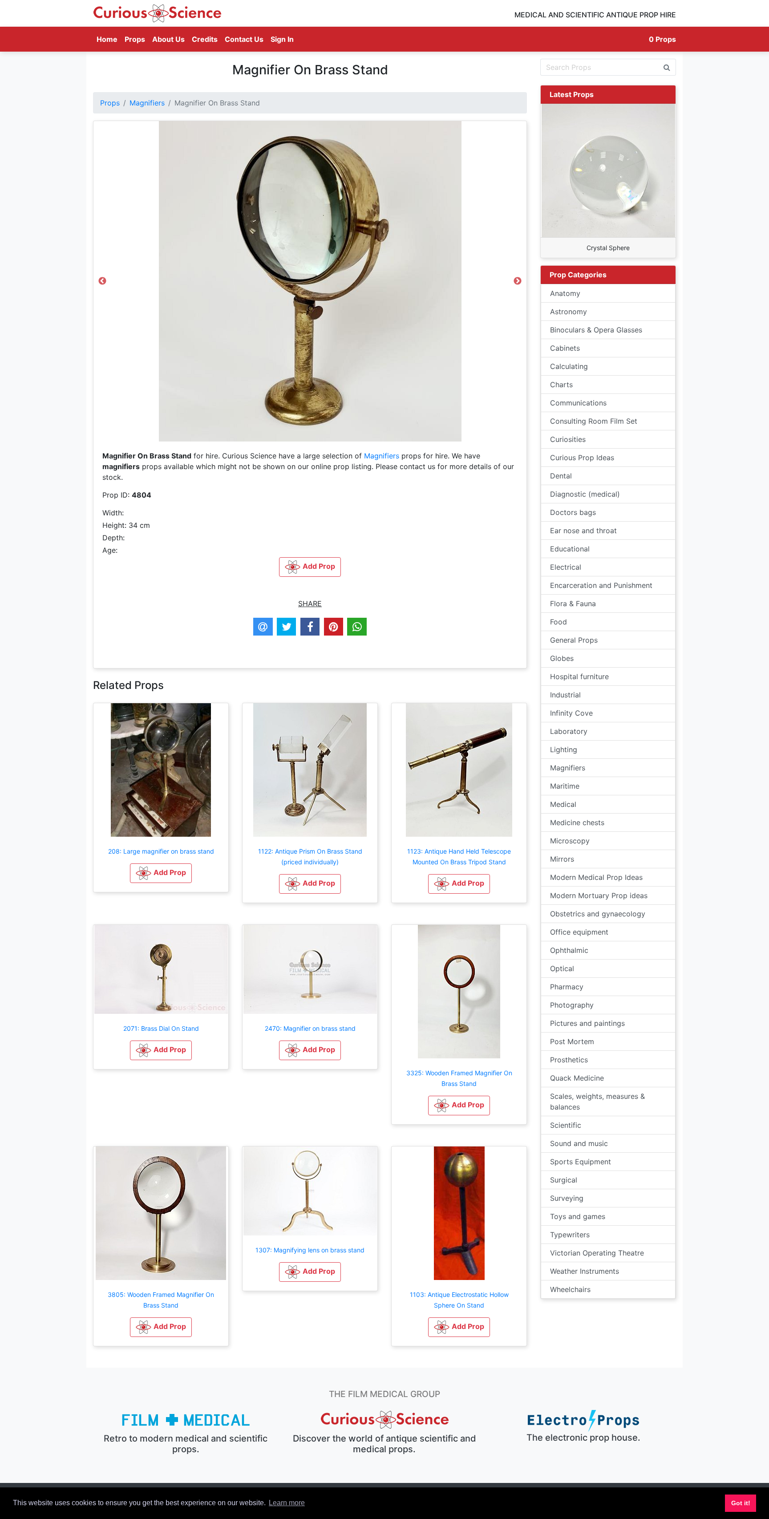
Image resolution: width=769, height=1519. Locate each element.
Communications (578, 402)
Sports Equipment (580, 1161)
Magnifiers (147, 102)
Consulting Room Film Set (593, 421)
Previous (102, 283)
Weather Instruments (584, 1271)
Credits (205, 39)
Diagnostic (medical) (585, 494)
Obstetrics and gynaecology (597, 913)
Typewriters (570, 1234)
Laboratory (568, 731)
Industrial (565, 694)
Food (558, 621)
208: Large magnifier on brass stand (161, 851)
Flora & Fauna (573, 603)
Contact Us (244, 39)
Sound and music (579, 1143)
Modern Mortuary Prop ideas (599, 895)
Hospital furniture (579, 676)
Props (135, 39)
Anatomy (565, 293)
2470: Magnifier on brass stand (310, 1028)
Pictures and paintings (587, 1023)
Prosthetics (569, 1059)
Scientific (565, 1125)
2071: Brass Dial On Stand (161, 1028)
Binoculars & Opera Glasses (596, 329)
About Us (168, 39)
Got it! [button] (740, 1503)
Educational (570, 548)
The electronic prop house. (583, 1437)
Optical (562, 968)
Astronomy (568, 311)
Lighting (563, 749)
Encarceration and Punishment (601, 585)
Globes (562, 658)
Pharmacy (566, 986)
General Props (574, 640)
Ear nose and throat (583, 530)
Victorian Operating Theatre (597, 1252)
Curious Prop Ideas (582, 457)
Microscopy (570, 840)
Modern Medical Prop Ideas (596, 877)
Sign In (282, 39)
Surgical (563, 1179)
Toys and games (577, 1216)
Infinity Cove (571, 713)
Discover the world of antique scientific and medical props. (384, 1443)
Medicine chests (577, 822)
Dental (561, 475)
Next (518, 283)
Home (109, 39)
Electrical (565, 567)
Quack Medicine (577, 1077)
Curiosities (568, 439)
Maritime (564, 786)
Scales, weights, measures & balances (597, 1101)
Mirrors (562, 859)
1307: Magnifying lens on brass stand (309, 1250)
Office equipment (579, 932)
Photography (572, 1005)
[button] (161, 873)
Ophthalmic (569, 950)
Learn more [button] (287, 1503)
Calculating (569, 366)
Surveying (566, 1198)
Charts (561, 384)
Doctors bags (573, 512)
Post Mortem (572, 1041)
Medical (563, 804)
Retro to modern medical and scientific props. (185, 1443)
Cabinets (565, 348)
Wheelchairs (570, 1289)
